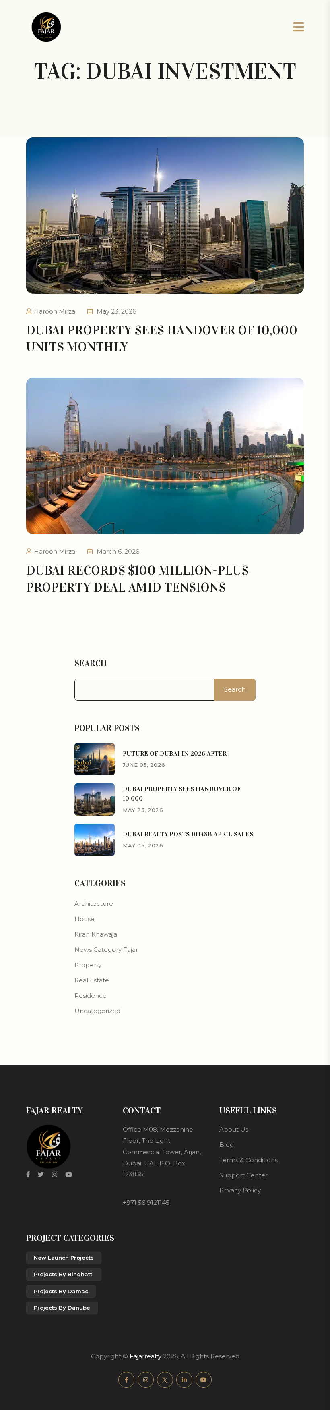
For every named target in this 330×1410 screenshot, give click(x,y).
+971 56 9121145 (146, 1202)
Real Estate (91, 980)
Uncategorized (97, 1011)
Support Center (243, 1175)
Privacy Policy (240, 1190)
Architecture (93, 903)
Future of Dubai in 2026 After (175, 753)
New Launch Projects (64, 1257)
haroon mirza (54, 311)
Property (87, 965)
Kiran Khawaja (95, 934)
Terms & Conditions (248, 1160)
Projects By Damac (61, 1291)
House (84, 919)
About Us (233, 1129)
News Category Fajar (106, 949)
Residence (90, 995)
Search (90, 663)
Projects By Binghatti (64, 1274)
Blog (226, 1144)
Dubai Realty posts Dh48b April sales (188, 834)
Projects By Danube (62, 1307)
